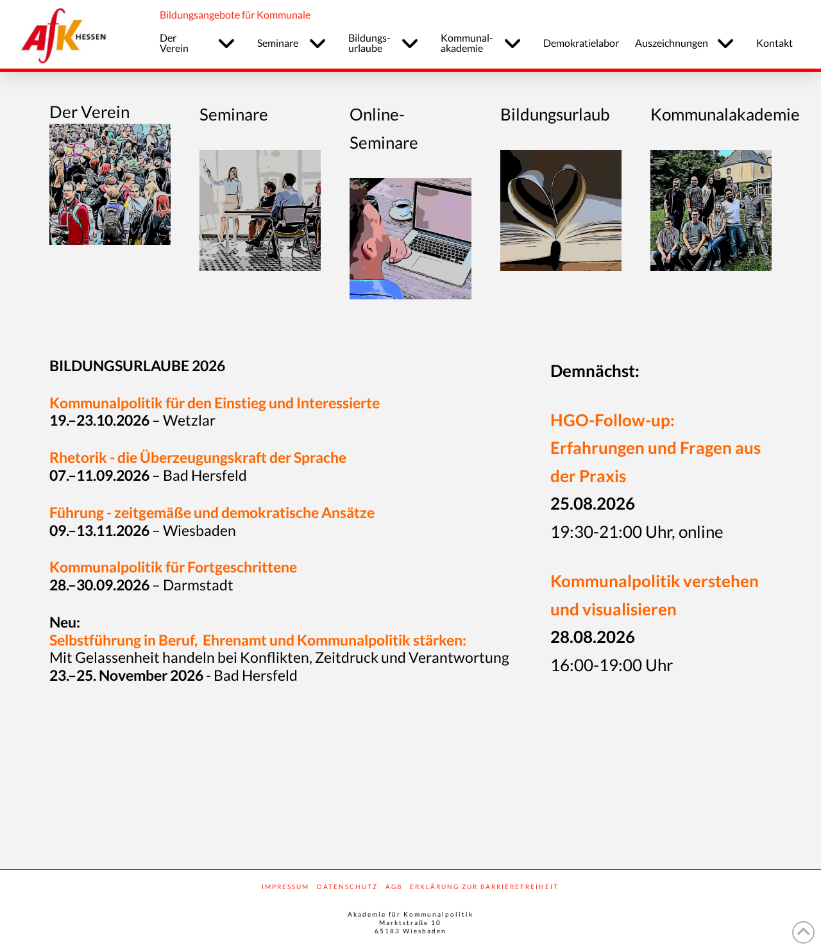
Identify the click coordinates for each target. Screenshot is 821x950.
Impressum (285, 886)
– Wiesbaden (142, 530)
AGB (393, 886)
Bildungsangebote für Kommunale (235, 14)
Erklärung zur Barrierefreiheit (484, 886)
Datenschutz (347, 886)
